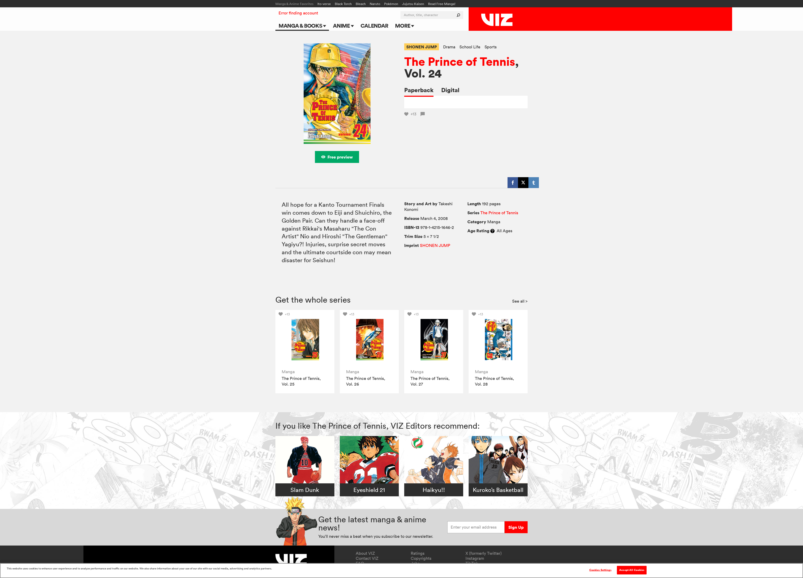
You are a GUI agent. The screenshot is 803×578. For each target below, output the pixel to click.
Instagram (474, 558)
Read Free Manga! (441, 4)
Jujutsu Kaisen (413, 4)
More (403, 25)
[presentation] (304, 339)
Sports (491, 47)
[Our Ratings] (492, 230)
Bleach (361, 4)
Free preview (340, 157)
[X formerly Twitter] (523, 182)
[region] (401, 570)
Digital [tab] (450, 90)
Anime (342, 25)
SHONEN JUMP (421, 47)
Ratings (418, 553)
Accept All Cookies (631, 570)
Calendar (374, 25)
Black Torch (343, 4)
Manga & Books (301, 25)
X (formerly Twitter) (483, 553)
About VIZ (365, 553)
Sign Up (516, 527)
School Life (469, 47)
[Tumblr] (533, 182)
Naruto (375, 4)
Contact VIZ (367, 558)
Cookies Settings (600, 570)
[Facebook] (513, 182)
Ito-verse (324, 4)
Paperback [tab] (418, 90)
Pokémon (391, 4)
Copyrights (421, 558)
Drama (449, 47)
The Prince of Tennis (459, 61)
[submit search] (459, 15)
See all (520, 301)
